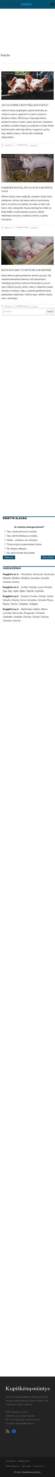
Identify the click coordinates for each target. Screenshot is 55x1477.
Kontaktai (38, 1466)
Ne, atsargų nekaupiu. (17, 548)
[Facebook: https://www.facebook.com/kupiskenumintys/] (14, 1431)
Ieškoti (50, 311)
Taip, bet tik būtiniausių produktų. (22, 536)
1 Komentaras (21, 227)
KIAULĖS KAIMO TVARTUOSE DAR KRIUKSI (26, 270)
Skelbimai (11, 1461)
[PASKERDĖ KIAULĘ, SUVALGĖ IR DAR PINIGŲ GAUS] (27, 168)
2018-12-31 (8, 306)
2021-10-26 (8, 145)
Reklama (26, 1466)
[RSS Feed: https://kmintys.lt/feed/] (8, 1431)
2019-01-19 (8, 227)
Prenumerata (13, 1466)
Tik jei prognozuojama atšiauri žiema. (24, 544)
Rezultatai (48, 557)
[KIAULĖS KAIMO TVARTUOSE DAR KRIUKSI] (27, 250)
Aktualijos (8, 73)
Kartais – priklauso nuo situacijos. (22, 540)
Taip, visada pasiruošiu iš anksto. (22, 531)
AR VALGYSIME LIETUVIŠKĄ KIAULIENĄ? (24, 104)
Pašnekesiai (23, 1461)
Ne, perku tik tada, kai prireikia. (21, 553)
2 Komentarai (21, 145)
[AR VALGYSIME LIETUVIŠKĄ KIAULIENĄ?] (27, 85)
